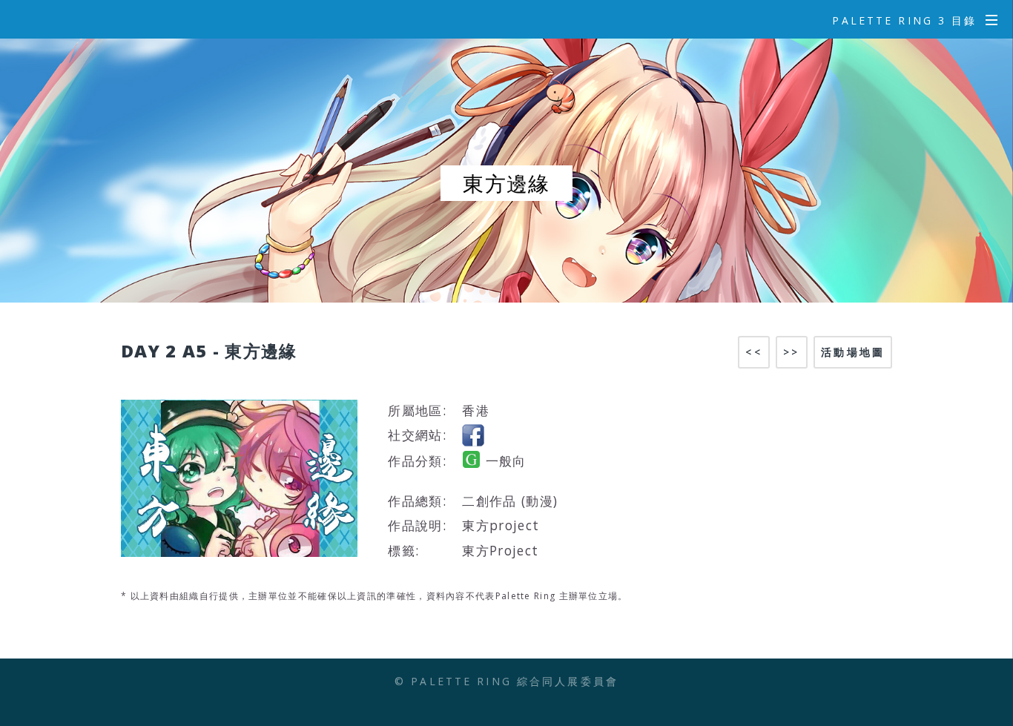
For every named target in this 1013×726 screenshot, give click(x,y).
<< (753, 352)
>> (791, 352)
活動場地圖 (853, 352)
